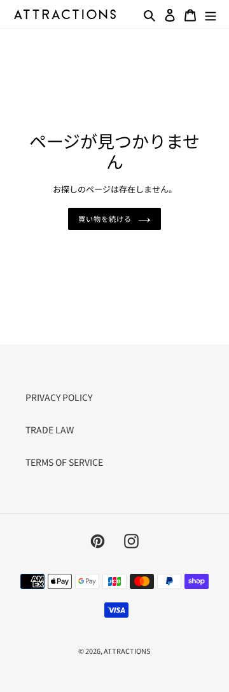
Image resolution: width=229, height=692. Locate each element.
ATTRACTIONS (127, 651)
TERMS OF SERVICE (64, 462)
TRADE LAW (49, 429)
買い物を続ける (104, 219)
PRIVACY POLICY (58, 397)
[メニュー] (210, 14)
